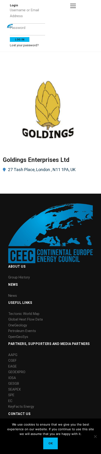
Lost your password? (24, 45)
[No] (95, 436)
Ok (50, 443)
